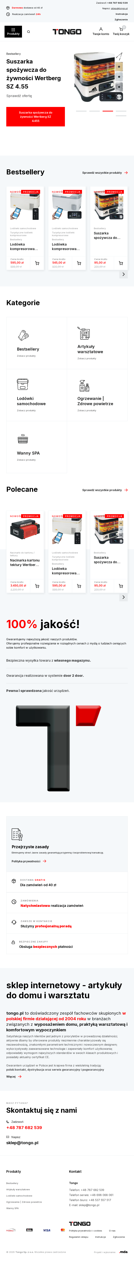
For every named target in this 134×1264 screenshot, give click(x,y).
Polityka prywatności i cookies (85, 1230)
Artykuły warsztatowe (18, 1189)
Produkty (13, 33)
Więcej (11, 1076)
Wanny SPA (12, 1208)
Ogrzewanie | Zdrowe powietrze (24, 1202)
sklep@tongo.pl (119, 8)
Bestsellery (13, 53)
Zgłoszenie (119, 1236)
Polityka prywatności (26, 861)
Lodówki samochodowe (19, 1195)
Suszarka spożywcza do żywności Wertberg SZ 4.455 (35, 117)
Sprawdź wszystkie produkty (102, 172)
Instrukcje (100, 1236)
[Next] (123, 274)
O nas (112, 1230)
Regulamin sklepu (78, 1236)
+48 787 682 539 (24, 1127)
